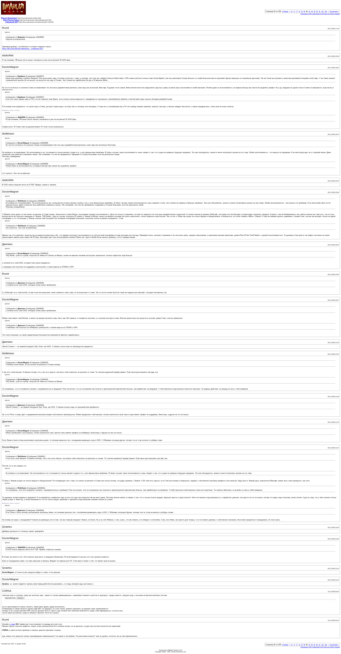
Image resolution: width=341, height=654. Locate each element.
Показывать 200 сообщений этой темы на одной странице (320, 14)
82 (309, 11)
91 (319, 11)
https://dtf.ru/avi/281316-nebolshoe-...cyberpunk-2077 (22, 49)
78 (299, 11)
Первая (285, 11)
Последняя (334, 11)
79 (302, 11)
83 (312, 11)
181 (326, 11)
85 (317, 11)
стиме (12, 624)
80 (304, 11)
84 (314, 11)
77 (297, 11)
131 (322, 11)
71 (294, 11)
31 (292, 11)
